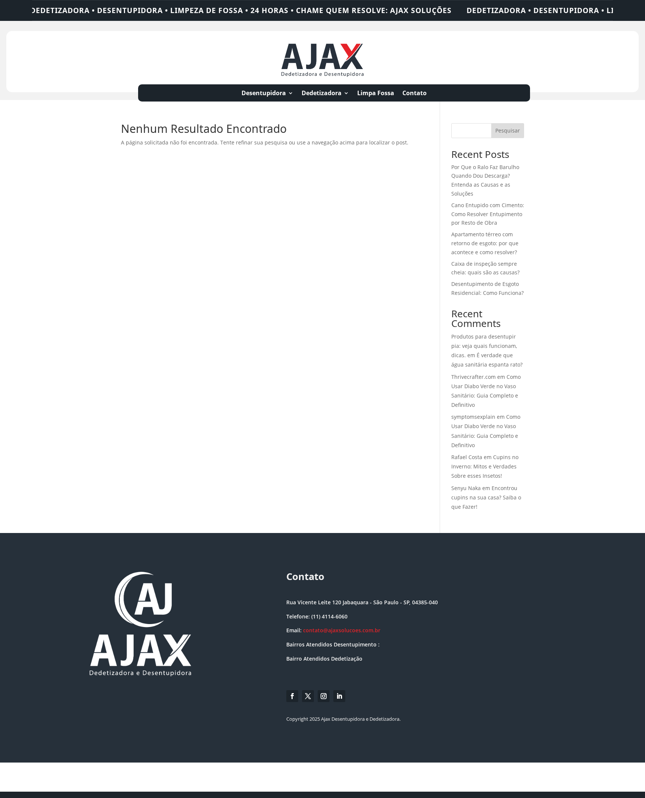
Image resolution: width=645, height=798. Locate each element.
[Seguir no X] (308, 696)
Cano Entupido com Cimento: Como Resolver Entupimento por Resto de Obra (487, 214)
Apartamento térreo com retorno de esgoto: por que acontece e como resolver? (484, 243)
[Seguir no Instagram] (324, 696)
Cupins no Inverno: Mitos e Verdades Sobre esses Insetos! (484, 466)
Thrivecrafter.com (473, 376)
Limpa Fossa (375, 93)
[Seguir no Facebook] (292, 696)
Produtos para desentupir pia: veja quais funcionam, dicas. (484, 346)
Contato (414, 93)
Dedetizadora (322, 93)
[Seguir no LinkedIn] (339, 696)
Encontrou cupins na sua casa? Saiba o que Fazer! (486, 497)
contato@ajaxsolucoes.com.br (341, 630)
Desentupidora (264, 93)
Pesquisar (507, 130)
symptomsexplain (473, 416)
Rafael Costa (466, 457)
